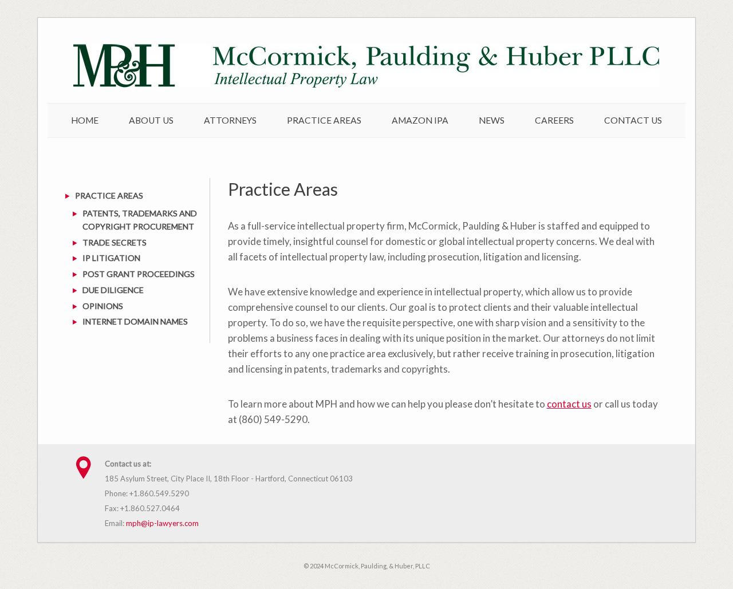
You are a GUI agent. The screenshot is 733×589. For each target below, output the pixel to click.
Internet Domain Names (135, 321)
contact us (569, 404)
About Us (151, 120)
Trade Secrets (114, 242)
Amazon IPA (420, 120)
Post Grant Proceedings (138, 274)
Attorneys (230, 120)
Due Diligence (113, 290)
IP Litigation (111, 258)
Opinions (102, 306)
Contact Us (633, 120)
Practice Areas (324, 120)
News (492, 120)
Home (84, 120)
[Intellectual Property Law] (366, 84)
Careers (554, 120)
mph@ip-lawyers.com (162, 523)
